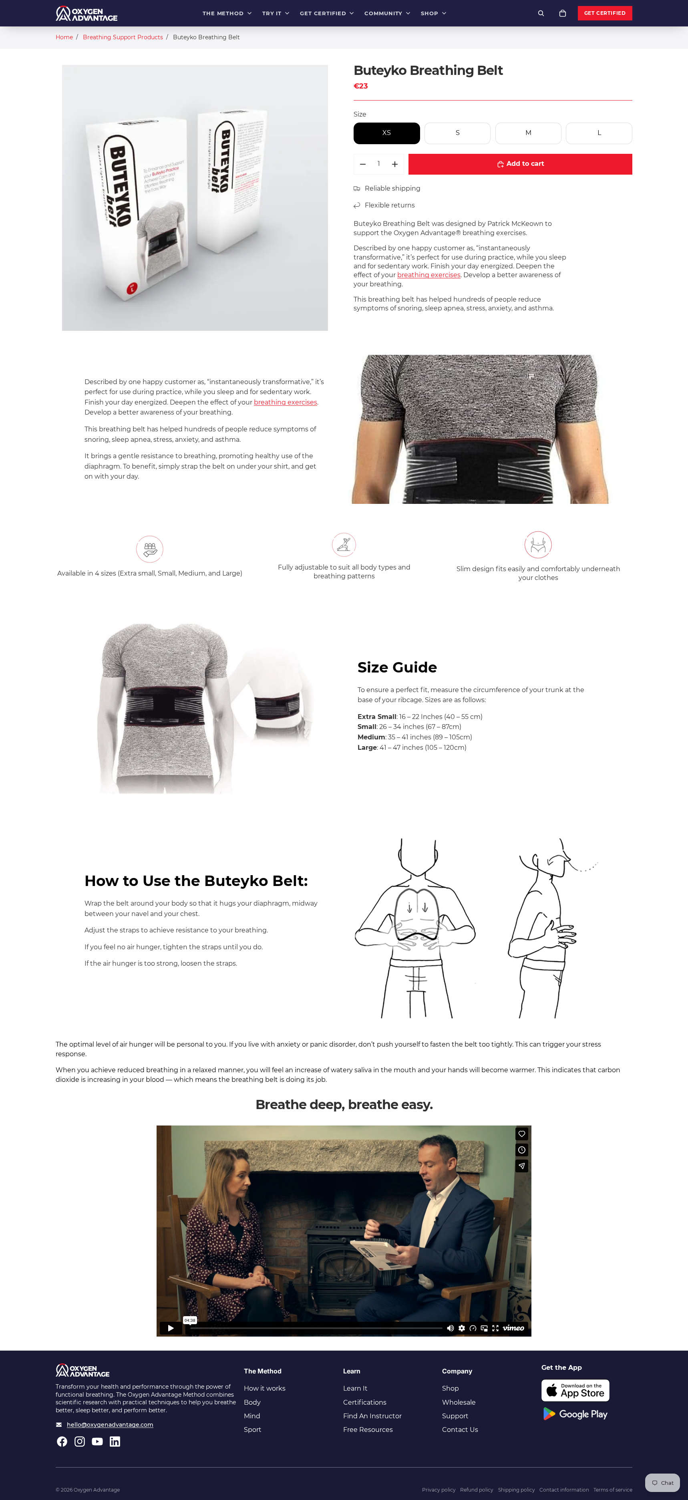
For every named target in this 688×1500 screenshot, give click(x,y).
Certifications (364, 1402)
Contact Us (460, 1430)
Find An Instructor (372, 1416)
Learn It (355, 1388)
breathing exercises (429, 275)
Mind (252, 1416)
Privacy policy (439, 1490)
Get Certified (605, 13)
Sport (253, 1430)
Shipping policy (516, 1490)
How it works (265, 1388)
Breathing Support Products (123, 37)
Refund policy (476, 1490)
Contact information (564, 1490)
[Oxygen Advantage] (87, 13)
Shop (450, 1388)
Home (64, 37)
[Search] (541, 13)
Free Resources (368, 1430)
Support (455, 1416)
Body (252, 1402)
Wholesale (459, 1402)
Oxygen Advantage (97, 1490)
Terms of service (612, 1490)
